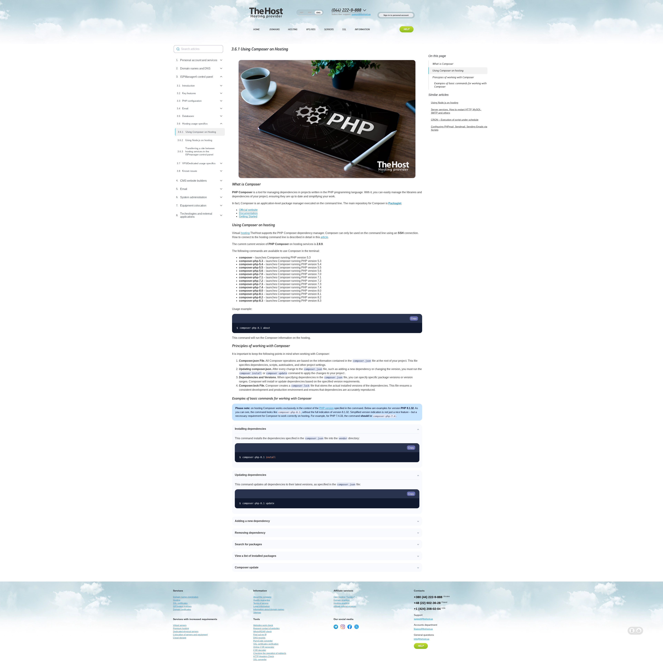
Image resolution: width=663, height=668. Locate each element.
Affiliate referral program (345, 606)
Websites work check (263, 625)
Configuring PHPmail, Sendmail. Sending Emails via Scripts (459, 128)
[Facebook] (349, 626)
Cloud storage (179, 638)
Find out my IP (260, 634)
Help (406, 29)
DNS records (259, 638)
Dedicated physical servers (185, 631)
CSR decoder (259, 650)
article (324, 237)
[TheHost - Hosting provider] (266, 12)
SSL (344, 29)
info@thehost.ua (421, 639)
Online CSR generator (263, 647)
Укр (301, 13)
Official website (248, 209)
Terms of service (260, 603)
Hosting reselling (341, 603)
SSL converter (260, 659)
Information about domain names (268, 609)
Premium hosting (181, 628)
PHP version (326, 408)
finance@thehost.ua (423, 629)
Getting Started (248, 216)
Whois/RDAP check (262, 631)
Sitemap (257, 612)
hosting (245, 233)
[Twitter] (356, 626)
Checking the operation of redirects (269, 653)
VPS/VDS (310, 29)
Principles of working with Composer (261, 346)
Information (362, 29)
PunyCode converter (263, 641)
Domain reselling (342, 600)
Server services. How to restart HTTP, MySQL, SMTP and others (456, 111)
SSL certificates (180, 603)
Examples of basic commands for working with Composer (271, 398)
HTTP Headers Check (263, 656)
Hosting (292, 29)
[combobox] (198, 49)
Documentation (248, 213)
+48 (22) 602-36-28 (427, 603)
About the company (262, 597)
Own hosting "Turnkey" (344, 597)
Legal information (261, 606)
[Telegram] (336, 626)
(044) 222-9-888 (346, 10)
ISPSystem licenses (182, 606)
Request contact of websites (266, 628)
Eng (318, 13)
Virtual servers (179, 625)
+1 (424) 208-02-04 (427, 609)
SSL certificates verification (265, 644)
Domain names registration (185, 597)
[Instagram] (342, 626)
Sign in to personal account (396, 15)
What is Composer (246, 184)
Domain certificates (182, 609)
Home (256, 29)
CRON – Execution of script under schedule (454, 119)
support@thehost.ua (361, 14)
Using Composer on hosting (253, 225)
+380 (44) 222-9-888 (428, 597)
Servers (329, 29)
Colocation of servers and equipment (190, 634)
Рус (310, 13)
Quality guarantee (261, 600)
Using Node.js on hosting (444, 102)
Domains (275, 29)
